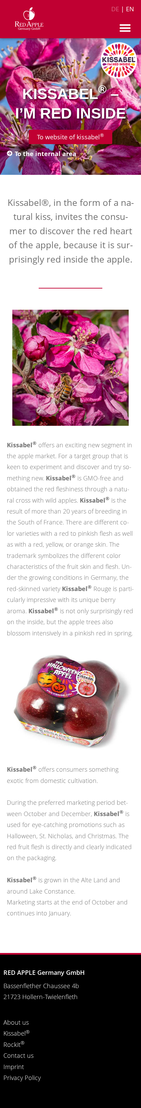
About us (16, 1022)
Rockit (14, 1044)
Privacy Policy (22, 1078)
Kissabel (16, 1033)
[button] (125, 28)
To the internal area (45, 154)
